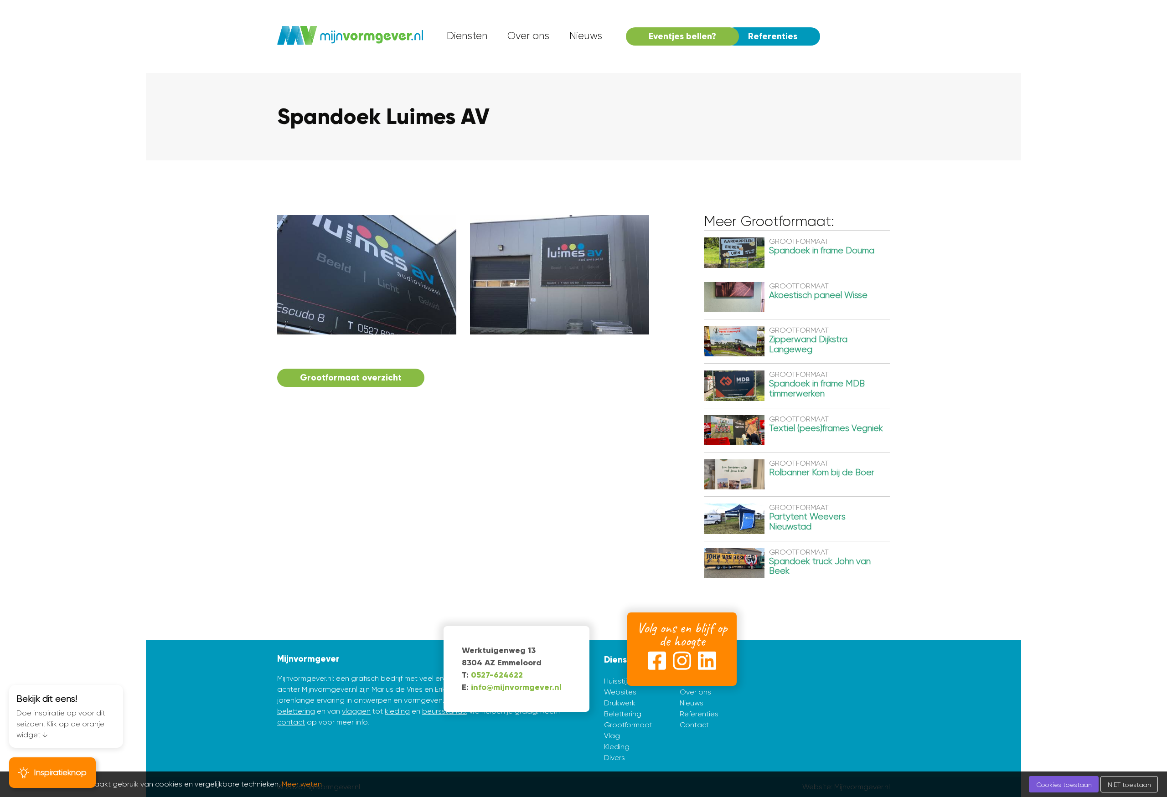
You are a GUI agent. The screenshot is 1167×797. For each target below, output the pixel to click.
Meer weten (302, 784)
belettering (296, 711)
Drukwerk (619, 703)
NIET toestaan (1129, 784)
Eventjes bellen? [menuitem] (682, 36)
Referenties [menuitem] (772, 36)
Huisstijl (616, 681)
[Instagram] (682, 662)
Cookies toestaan (1064, 784)
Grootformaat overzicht (351, 377)
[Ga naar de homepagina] (350, 36)
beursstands (444, 711)
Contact (694, 724)
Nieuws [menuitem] (585, 35)
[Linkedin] (707, 662)
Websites (620, 692)
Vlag (612, 735)
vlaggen (356, 711)
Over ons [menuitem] (528, 35)
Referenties (699, 714)
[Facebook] (656, 662)
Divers (614, 757)
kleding (397, 711)
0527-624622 (497, 675)
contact (291, 722)
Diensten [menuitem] (467, 35)
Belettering (622, 714)
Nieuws (691, 703)
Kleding (617, 746)
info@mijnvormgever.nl (516, 687)
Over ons (695, 692)
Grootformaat (628, 724)
